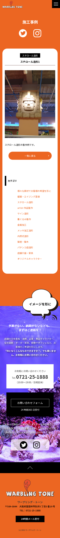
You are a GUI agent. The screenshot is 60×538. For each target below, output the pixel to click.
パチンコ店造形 (25, 247)
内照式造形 (23, 236)
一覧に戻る (30, 155)
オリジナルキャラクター (29, 258)
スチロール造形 (25, 202)
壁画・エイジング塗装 (28, 196)
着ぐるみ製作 (24, 219)
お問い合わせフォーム (30, 403)
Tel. (30, 376)
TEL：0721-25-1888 (30, 510)
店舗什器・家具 (25, 253)
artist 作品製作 (25, 207)
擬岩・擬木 (23, 241)
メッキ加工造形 (25, 230)
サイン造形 (23, 213)
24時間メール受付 (30, 518)
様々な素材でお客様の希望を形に (34, 191)
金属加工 (21, 224)
